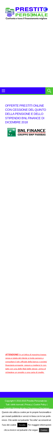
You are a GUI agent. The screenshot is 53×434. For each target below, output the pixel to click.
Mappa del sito (19, 408)
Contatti (7, 408)
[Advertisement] (26, 53)
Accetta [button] (22, 425)
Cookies (44, 430)
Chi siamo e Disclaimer (38, 408)
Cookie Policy (40, 404)
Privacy (28, 404)
